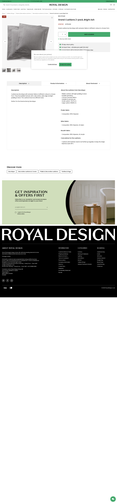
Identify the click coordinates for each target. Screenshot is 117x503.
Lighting (80, 256)
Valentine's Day (101, 251)
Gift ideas (99, 256)
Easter (98, 253)
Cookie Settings (52, 64)
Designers (61, 268)
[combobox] (110, 1)
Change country (6, 256)
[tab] (24, 83)
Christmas (100, 266)
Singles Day (100, 260)
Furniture (80, 251)
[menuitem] (3, 9)
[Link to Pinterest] (3, 280)
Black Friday (100, 262)
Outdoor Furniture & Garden (85, 264)
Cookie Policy (61, 266)
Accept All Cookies (65, 64)
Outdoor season (101, 258)
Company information (64, 262)
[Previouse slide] (5, 41)
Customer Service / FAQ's (64, 251)
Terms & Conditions (63, 258)
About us (60, 264)
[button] (110, 1)
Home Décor (81, 258)
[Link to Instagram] (11, 280)
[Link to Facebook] (7, 280)
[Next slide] (51, 41)
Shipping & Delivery (63, 253)
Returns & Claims (62, 256)
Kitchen (80, 260)
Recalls (60, 272)
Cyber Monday (101, 264)
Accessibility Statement (64, 270)
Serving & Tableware (83, 253)
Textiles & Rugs (81, 262)
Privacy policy (62, 260)
